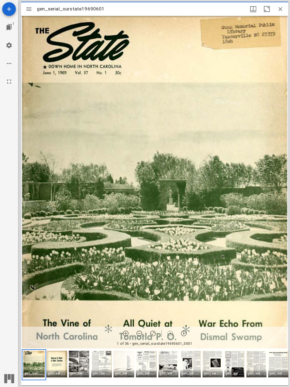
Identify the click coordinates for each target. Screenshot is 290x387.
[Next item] (184, 333)
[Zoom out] (139, 333)
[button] (34, 365)
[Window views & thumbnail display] (253, 9)
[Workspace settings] (9, 45)
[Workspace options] (9, 63)
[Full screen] (9, 81)
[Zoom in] (126, 333)
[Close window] (280, 9)
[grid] (154, 366)
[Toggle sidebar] (29, 9)
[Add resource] (9, 9)
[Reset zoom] (153, 333)
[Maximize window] (267, 9)
